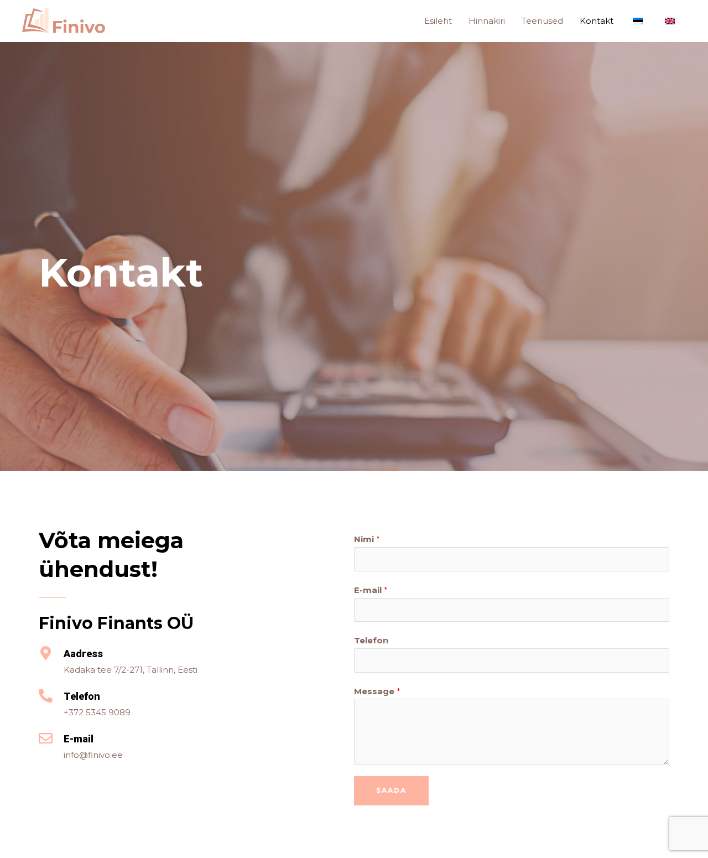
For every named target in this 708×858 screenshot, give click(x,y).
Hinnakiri (486, 20)
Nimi (367, 539)
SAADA (391, 790)
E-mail (371, 590)
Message (377, 691)
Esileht (438, 20)
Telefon (371, 640)
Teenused (542, 20)
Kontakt (596, 20)
